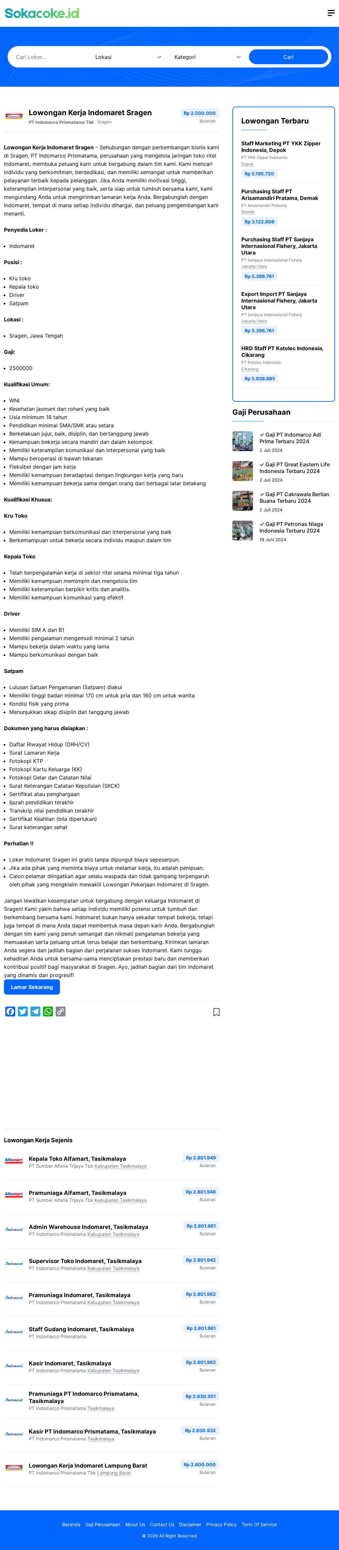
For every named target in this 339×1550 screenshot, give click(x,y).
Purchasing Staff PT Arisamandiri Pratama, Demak (279, 194)
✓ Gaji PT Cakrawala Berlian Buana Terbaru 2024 (294, 497)
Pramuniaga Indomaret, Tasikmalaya (79, 1295)
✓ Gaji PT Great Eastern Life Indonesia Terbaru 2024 (295, 467)
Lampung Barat (114, 1473)
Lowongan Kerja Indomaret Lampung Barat (88, 1465)
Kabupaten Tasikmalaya (121, 1166)
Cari (288, 57)
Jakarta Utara (254, 266)
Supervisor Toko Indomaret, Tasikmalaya (85, 1261)
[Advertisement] (111, 1074)
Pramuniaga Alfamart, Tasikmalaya (77, 1193)
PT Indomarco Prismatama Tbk (61, 122)
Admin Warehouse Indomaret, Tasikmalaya (88, 1227)
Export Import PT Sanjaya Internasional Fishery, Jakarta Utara (279, 300)
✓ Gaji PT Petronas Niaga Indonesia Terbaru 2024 (291, 527)
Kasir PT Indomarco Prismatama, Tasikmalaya (92, 1431)
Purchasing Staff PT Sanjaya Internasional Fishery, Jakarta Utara (279, 246)
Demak (248, 211)
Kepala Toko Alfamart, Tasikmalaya (77, 1158)
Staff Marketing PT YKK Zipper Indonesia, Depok (281, 146)
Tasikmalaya (100, 1408)
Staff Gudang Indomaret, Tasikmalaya (81, 1329)
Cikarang (249, 368)
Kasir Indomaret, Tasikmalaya (70, 1363)
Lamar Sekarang (32, 987)
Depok (247, 164)
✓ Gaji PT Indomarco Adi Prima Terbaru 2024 (290, 438)
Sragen (104, 121)
